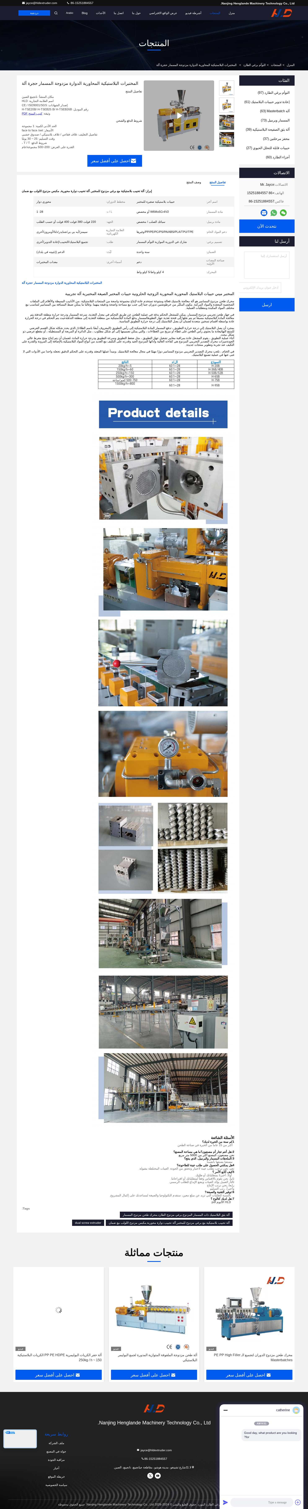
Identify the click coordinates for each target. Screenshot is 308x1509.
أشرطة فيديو (193, 13)
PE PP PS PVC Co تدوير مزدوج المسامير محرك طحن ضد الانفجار (60, 1357)
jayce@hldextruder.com (42, 3)
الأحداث (100, 13)
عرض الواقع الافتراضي (163, 13)
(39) (268, 129)
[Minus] (225, 1410)
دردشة (34, 13)
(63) (275, 111)
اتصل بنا (119, 13)
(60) (278, 157)
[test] (179, 115)
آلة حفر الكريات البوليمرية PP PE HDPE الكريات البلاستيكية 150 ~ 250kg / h (155, 1357)
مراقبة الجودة (56, 1459)
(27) (268, 148)
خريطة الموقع (56, 1476)
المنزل (291, 65)
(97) (274, 92)
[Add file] (298, 1502)
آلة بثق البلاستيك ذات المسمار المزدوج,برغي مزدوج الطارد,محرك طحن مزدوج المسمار (176, 1214)
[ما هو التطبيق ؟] (273, 213)
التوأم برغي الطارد (254, 65)
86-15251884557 (81, 3)
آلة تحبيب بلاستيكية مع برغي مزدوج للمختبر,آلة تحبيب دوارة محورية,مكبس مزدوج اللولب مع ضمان (169, 1222)
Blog (85, 13)
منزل (232, 13)
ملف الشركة (56, 1443)
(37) (276, 139)
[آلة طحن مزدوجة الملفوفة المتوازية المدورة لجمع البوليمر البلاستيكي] (249, 1310)
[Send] (225, 1502)
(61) (267, 102)
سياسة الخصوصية (56, 1485)
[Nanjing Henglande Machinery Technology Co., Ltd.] (281, 13)
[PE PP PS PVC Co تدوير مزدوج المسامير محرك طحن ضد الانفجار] (59, 1310)
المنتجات (215, 13)
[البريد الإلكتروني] (264, 212)
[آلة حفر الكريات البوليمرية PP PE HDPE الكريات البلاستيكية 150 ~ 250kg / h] (154, 1310)
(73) (275, 120)
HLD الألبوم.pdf (221, 1202)
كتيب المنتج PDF (32, 113)
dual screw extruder (88, 1222)
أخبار (56, 1468)
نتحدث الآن (267, 226)
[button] (287, 1319)
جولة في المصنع (56, 1451)
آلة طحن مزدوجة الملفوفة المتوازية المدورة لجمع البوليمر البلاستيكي (252, 1357)
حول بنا (136, 13)
